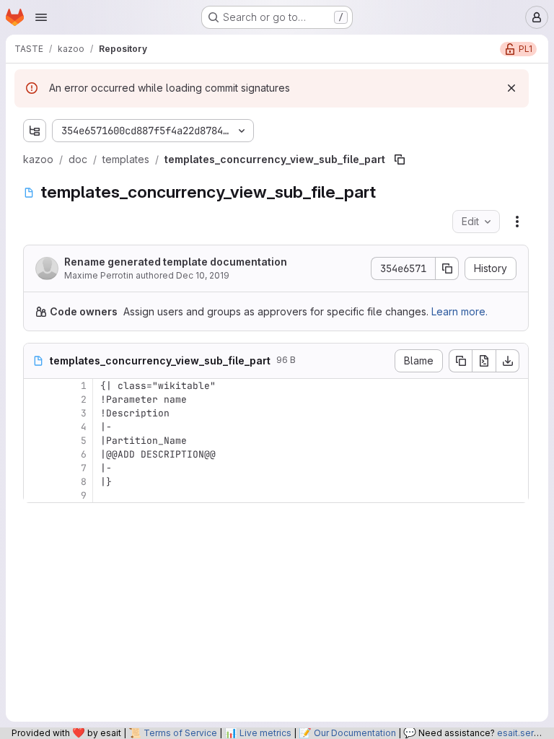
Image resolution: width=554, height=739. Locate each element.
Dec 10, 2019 (202, 275)
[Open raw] (484, 360)
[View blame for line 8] (36, 482)
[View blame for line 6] (36, 454)
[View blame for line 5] (36, 440)
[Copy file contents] (460, 360)
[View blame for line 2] (36, 399)
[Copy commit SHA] (447, 268)
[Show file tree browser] (34, 130)
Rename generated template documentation (175, 261)
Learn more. (459, 311)
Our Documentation (355, 732)
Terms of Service (180, 732)
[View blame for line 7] (36, 468)
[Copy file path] (399, 159)
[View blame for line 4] (36, 427)
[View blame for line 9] (36, 495)
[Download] (507, 360)
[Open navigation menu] (41, 17)
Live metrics (265, 732)
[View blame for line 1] (36, 386)
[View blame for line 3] (36, 413)
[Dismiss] (511, 88)
